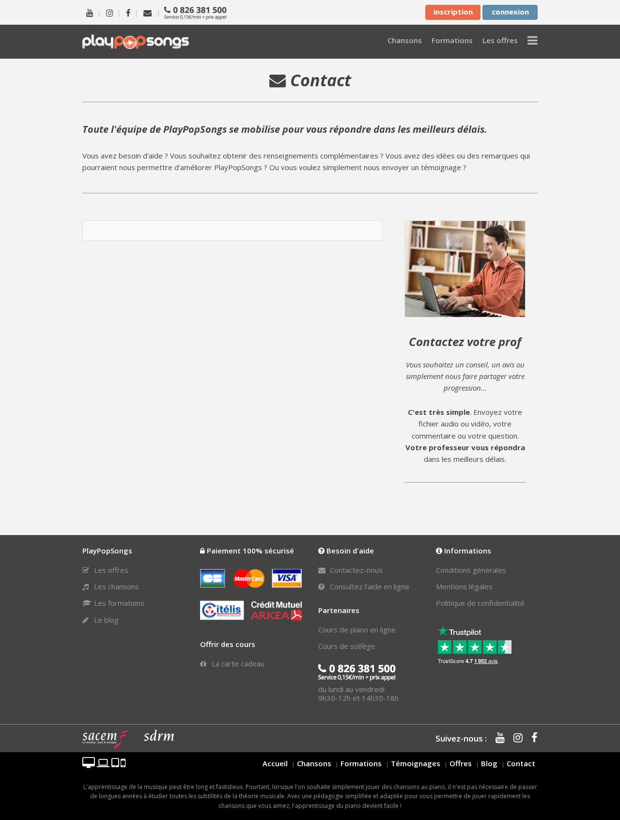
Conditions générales (471, 570)
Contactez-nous (355, 570)
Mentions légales (464, 586)
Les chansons (115, 586)
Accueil (275, 763)
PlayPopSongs (135, 41)
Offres (461, 763)
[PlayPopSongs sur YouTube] (89, 12)
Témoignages (415, 763)
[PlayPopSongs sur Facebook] (128, 12)
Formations (361, 763)
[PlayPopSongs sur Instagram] (109, 12)
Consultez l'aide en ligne (368, 586)
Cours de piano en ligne (357, 629)
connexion (510, 11)
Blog (489, 763)
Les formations (118, 603)
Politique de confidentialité (480, 603)
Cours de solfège (346, 646)
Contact (521, 763)
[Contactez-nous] (147, 12)
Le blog (105, 620)
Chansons (314, 763)
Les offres (110, 570)
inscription (453, 11)
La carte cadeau (237, 663)
